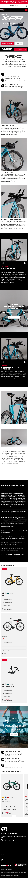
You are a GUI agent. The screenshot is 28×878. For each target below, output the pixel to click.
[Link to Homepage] (14, 829)
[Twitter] (9, 840)
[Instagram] (2, 840)
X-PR (4, 595)
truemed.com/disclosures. (15, 875)
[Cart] (26, 6)
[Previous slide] (2, 263)
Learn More (19, 43)
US (3, 859)
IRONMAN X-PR (7, 641)
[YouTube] (13, 840)
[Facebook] (6, 840)
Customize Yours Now (7, 43)
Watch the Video (15, 317)
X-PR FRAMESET (8, 686)
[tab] (12, 263)
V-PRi (4, 799)
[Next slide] (25, 263)
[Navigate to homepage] (14, 5)
